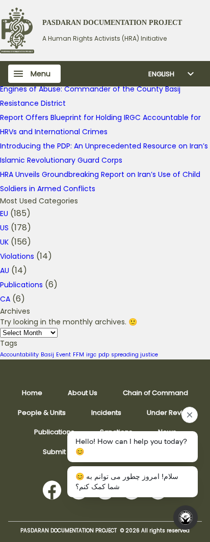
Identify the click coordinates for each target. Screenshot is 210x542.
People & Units (42, 412)
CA (5, 299)
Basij (47, 354)
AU (4, 270)
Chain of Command (155, 393)
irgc (91, 354)
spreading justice (134, 354)
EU (4, 213)
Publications (21, 285)
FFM (78, 354)
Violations (17, 256)
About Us (82, 393)
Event (63, 354)
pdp (103, 354)
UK (4, 242)
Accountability (19, 354)
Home (32, 393)
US (4, 228)
